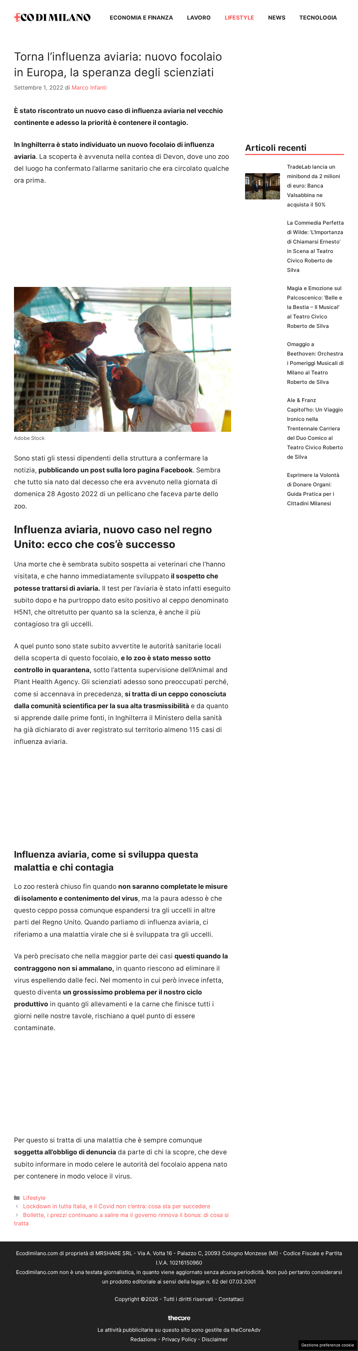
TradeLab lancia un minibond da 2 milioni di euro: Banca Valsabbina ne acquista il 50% (313, 185)
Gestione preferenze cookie (327, 1345)
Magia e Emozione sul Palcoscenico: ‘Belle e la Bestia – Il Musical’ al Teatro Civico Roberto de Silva (314, 307)
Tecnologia (318, 17)
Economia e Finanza (141, 17)
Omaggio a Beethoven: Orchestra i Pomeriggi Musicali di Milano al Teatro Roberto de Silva (315, 363)
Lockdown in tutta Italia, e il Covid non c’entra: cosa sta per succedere (116, 1206)
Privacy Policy (179, 1339)
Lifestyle (239, 17)
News (276, 17)
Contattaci (231, 1299)
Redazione (143, 1339)
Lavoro (199, 17)
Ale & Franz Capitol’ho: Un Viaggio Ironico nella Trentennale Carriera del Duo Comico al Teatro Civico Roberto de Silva (315, 428)
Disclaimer (215, 1339)
